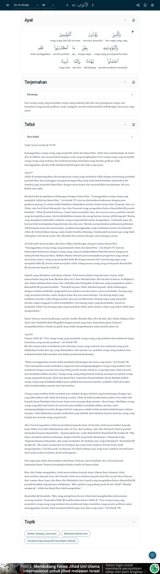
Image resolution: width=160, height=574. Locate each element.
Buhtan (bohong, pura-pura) (42, 533)
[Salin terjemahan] (133, 82)
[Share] (138, 5)
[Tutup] (157, 566)
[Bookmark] (145, 5)
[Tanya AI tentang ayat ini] (152, 555)
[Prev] (67, 5)
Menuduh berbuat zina (76, 533)
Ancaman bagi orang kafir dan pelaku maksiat (51, 540)
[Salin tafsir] (133, 124)
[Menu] (7, 5)
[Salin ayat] (133, 20)
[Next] (93, 5)
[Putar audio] (132, 32)
